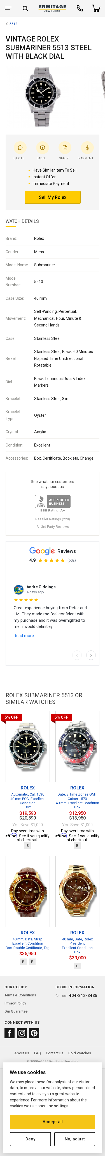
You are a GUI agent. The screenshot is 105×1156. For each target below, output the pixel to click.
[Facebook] (9, 1033)
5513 (13, 24)
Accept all (53, 1121)
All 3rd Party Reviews (52, 526)
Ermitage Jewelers (63, 1062)
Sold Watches (79, 1053)
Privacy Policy (15, 1003)
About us (21, 1053)
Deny (30, 1139)
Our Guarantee (15, 1011)
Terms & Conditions (20, 995)
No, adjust (75, 1139)
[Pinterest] (34, 1033)
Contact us (54, 1053)
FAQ (37, 1053)
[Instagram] (22, 1033)
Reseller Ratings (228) (52, 519)
